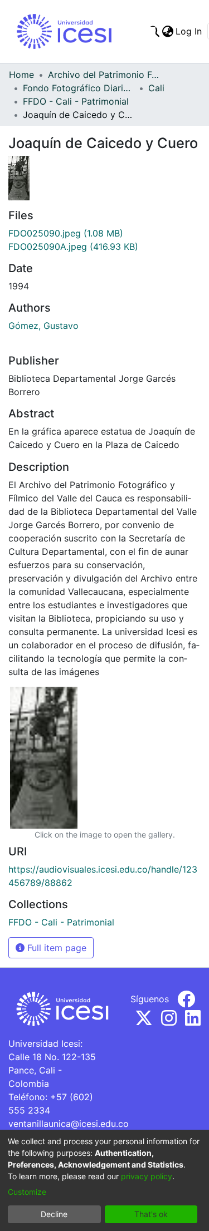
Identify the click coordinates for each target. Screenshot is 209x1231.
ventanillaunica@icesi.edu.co (68, 1123)
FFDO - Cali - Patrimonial (76, 101)
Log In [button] (189, 31)
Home (21, 74)
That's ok (151, 1214)
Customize (27, 1191)
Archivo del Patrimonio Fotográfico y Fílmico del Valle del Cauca (103, 74)
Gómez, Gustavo (43, 325)
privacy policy (146, 1176)
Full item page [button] (55, 947)
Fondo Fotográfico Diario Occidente (78, 87)
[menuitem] (167, 31)
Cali (156, 87)
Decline (54, 1214)
